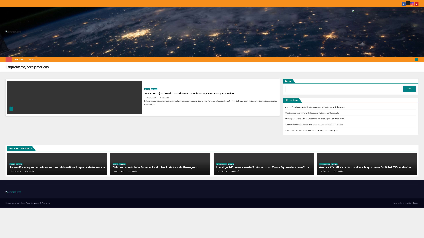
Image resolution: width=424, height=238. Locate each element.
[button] (412, 59)
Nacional (19, 59)
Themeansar (46, 203)
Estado (33, 59)
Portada (154, 89)
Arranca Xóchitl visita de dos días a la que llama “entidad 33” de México (314, 125)
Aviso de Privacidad (404, 203)
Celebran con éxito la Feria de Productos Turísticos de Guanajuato (312, 113)
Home (395, 203)
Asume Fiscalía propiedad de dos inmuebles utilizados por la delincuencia (315, 107)
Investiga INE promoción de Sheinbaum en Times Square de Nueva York (314, 119)
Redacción (164, 98)
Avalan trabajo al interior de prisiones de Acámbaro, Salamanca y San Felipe (189, 93)
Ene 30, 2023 (151, 98)
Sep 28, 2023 (16, 171)
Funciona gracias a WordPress (16, 203)
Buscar (288, 81)
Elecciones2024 (221, 164)
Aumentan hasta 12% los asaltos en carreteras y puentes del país (311, 130)
